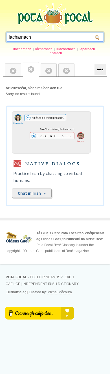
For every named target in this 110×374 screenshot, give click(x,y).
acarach (56, 53)
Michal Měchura (59, 292)
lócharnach (43, 49)
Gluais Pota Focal (59, 233)
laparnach (87, 49)
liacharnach (22, 49)
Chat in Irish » (32, 193)
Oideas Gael (51, 239)
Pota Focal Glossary (55, 245)
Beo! (99, 239)
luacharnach (66, 49)
